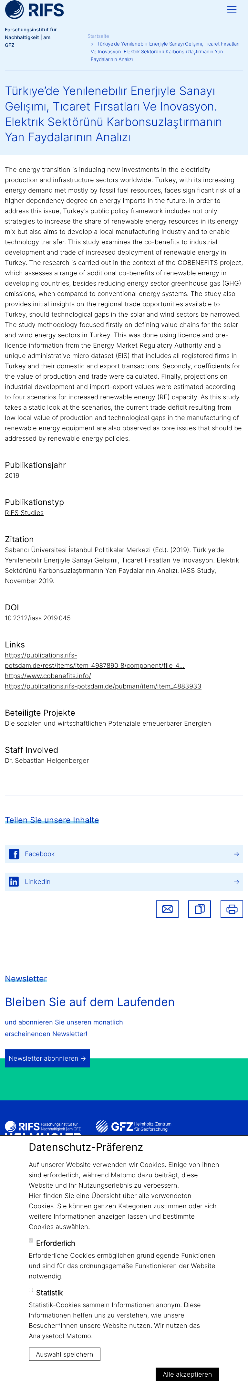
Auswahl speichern (64, 1354)
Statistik (49, 1292)
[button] (199, 909)
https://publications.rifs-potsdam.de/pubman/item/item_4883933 (103, 686)
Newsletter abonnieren (43, 1058)
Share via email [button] (167, 909)
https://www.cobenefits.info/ (48, 676)
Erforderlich (55, 1243)
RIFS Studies (24, 513)
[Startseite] (34, 9)
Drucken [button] (232, 909)
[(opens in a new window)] (133, 1126)
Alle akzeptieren (187, 1374)
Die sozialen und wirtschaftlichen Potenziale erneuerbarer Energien (108, 723)
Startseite (98, 36)
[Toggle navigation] (232, 10)
